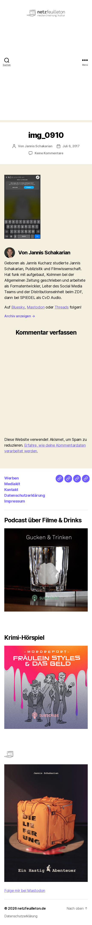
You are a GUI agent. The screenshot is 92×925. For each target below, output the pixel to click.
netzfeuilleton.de (32, 908)
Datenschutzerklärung (24, 495)
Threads (62, 307)
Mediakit (12, 484)
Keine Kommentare (49, 153)
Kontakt (11, 489)
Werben (11, 478)
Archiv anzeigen (19, 316)
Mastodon (36, 307)
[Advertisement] (46, 74)
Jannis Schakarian (38, 146)
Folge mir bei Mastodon (24, 890)
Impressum (14, 501)
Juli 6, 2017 (71, 146)
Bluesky (18, 307)
